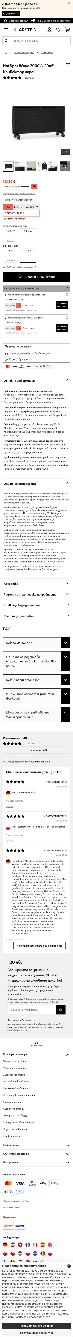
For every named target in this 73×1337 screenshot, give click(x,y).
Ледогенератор (12, 1101)
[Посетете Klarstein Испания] (42, 1244)
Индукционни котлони (15, 1129)
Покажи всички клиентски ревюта (40, 945)
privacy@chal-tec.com (17, 1030)
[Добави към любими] (68, 65)
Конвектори (47, 52)
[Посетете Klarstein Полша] (27, 1253)
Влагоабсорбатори (14, 1074)
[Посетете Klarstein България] (50, 1253)
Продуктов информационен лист (19, 193)
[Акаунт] (49, 30)
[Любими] (58, 29)
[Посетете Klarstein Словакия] (5, 1253)
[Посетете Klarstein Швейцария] (20, 1244)
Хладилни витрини (13, 1108)
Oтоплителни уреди (24, 52)
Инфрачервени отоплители (19, 1095)
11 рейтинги (28, 78)
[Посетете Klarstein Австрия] (12, 1244)
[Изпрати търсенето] (6, 41)
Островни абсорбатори (16, 1081)
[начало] (9, 52)
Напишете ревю (37, 750)
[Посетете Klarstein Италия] (35, 1244)
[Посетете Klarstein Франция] (27, 1244)
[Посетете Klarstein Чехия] (12, 1253)
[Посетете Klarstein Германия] (5, 1244)
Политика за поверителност (21, 1020)
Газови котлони (12, 1136)
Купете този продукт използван (25, 317)
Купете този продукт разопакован (26, 294)
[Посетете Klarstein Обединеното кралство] (50, 1244)
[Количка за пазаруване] (67, 29)
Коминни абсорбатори (15, 1088)
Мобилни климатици (14, 1067)
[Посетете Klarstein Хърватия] (35, 1253)
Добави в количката (40, 276)
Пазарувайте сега (11, 14)
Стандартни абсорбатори (18, 1122)
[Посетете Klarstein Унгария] (20, 1253)
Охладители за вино (14, 1061)
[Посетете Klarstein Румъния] (42, 1253)
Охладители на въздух (15, 1115)
